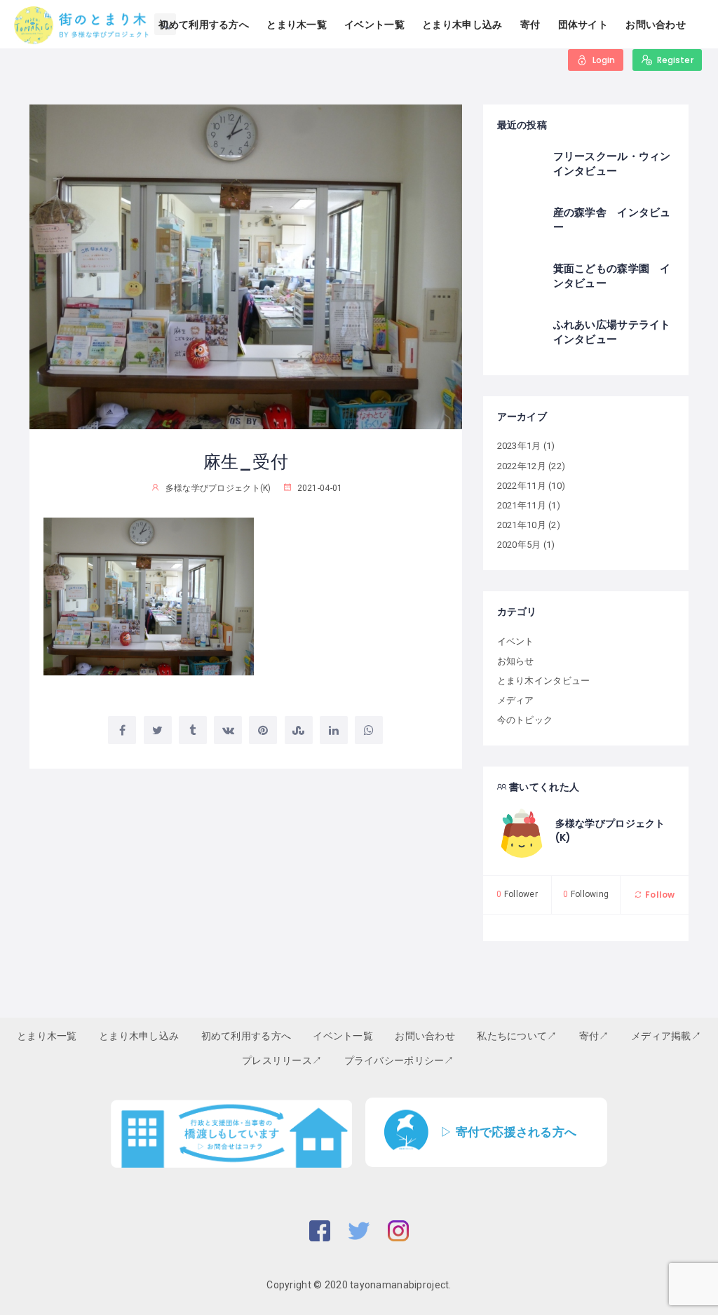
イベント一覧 (374, 25)
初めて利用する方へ (203, 25)
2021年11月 (521, 505)
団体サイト (583, 25)
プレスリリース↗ (282, 1060)
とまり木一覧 (296, 25)
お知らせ (515, 661)
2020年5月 (519, 544)
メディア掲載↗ (666, 1035)
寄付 (530, 25)
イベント (515, 641)
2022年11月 (521, 485)
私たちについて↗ (517, 1035)
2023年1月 (519, 445)
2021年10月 (521, 525)
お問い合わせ (655, 25)
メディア (515, 700)
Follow (659, 895)
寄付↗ (594, 1035)
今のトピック (525, 720)
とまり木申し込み (462, 25)
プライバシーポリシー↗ (399, 1060)
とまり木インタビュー (543, 680)
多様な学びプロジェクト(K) (610, 830)
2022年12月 (521, 466)
